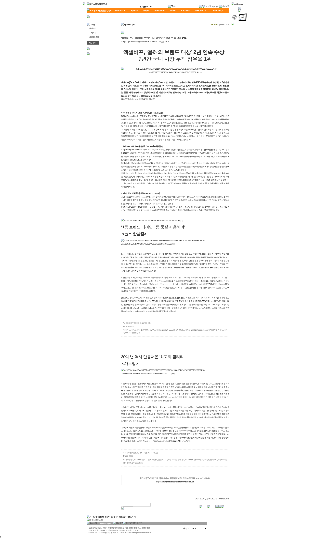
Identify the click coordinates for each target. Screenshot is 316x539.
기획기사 (92, 33)
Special (134, 10)
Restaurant (160, 10)
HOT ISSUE (120, 10)
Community (217, 10)
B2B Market (201, 10)
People (146, 10)
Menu (172, 10)
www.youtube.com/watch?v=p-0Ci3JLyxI (178, 482)
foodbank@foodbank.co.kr (141, 42)
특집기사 (92, 28)
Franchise (185, 10)
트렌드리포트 (94, 37)
